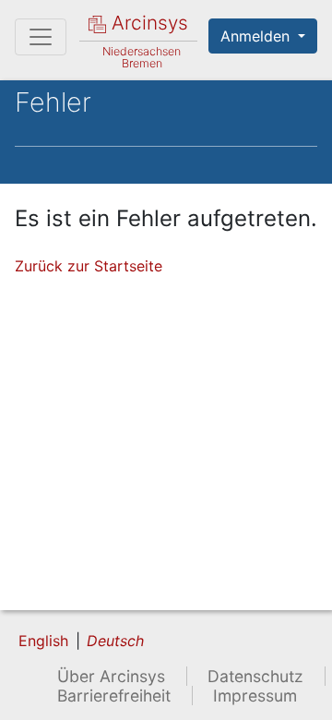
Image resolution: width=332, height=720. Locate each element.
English (43, 640)
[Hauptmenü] (40, 36)
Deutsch (115, 640)
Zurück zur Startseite (88, 266)
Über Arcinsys (111, 676)
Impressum (255, 695)
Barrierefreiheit (114, 695)
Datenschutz (255, 676)
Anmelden (257, 36)
